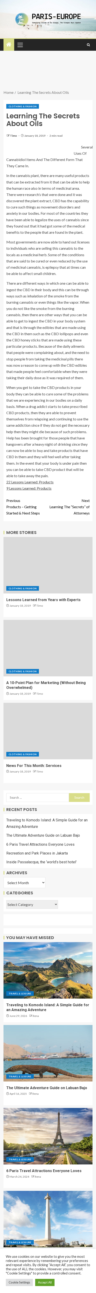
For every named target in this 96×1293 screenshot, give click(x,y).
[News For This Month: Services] (48, 731)
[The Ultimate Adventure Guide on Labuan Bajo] (48, 1053)
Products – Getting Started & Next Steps (23, 506)
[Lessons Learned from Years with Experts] (48, 565)
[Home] (8, 44)
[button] (19, 44)
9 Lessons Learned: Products (28, 488)
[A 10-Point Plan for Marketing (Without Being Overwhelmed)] (48, 648)
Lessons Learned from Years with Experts (43, 600)
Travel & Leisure (20, 993)
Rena (36, 1016)
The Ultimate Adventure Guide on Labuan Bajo (43, 835)
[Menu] (19, 44)
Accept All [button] (45, 1282)
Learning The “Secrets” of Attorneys (69, 506)
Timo (13, 135)
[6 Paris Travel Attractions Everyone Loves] (48, 1136)
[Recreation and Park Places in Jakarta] (48, 1219)
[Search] (88, 44)
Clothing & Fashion (23, 106)
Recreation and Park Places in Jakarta (37, 853)
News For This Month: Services (34, 765)
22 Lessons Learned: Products (30, 482)
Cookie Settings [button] (19, 1282)
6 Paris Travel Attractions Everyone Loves (40, 844)
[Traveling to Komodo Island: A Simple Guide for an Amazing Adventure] (48, 970)
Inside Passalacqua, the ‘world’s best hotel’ (41, 862)
